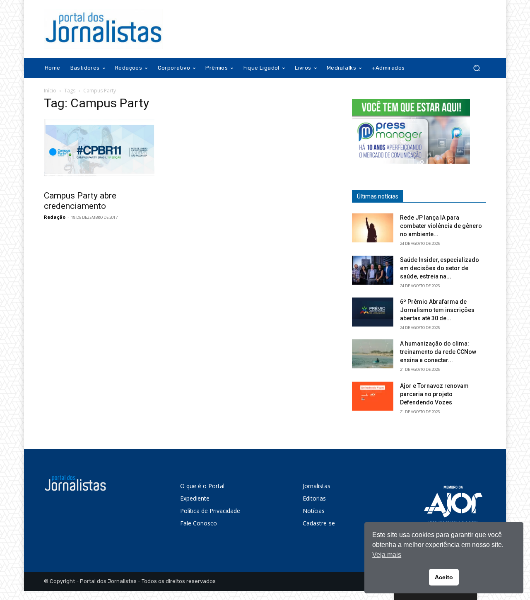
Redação (54, 217)
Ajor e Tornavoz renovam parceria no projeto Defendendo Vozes (434, 394)
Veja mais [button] (386, 554)
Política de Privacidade (210, 511)
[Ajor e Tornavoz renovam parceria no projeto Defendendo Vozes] (372, 396)
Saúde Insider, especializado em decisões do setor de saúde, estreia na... (439, 268)
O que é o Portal (202, 486)
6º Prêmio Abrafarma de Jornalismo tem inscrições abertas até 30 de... (437, 310)
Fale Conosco (198, 523)
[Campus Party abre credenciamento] (111, 152)
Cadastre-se (319, 523)
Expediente (195, 498)
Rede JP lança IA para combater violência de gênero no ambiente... (441, 225)
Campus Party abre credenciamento (80, 201)
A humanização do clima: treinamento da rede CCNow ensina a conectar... (438, 351)
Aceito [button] (444, 577)
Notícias (314, 511)
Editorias (314, 498)
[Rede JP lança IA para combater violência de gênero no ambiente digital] (372, 227)
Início (50, 90)
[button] (476, 68)
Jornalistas (316, 486)
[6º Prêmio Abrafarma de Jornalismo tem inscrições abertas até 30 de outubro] (372, 312)
